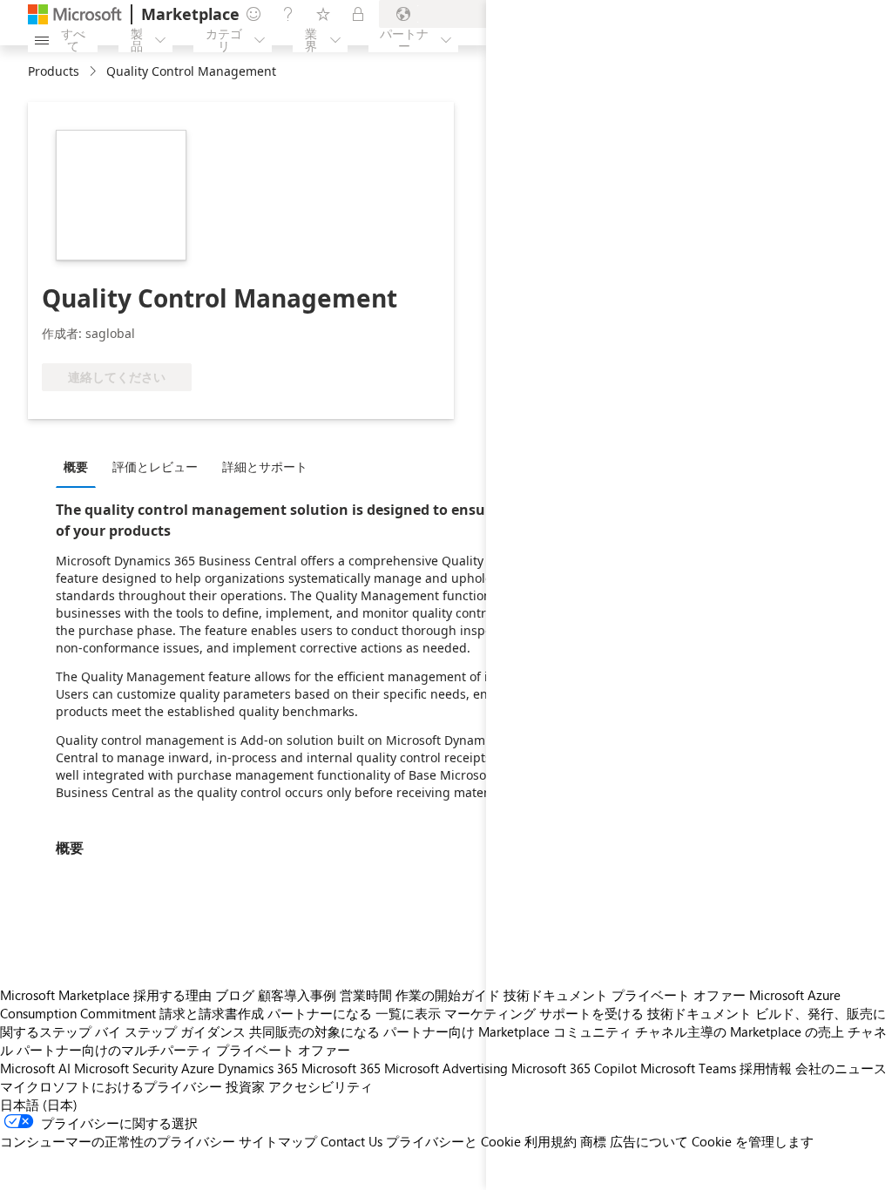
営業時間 (366, 995)
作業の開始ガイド (447, 995)
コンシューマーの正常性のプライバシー (117, 1141)
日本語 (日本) (39, 1104)
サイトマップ (278, 1141)
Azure (197, 1068)
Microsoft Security (126, 1068)
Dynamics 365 (258, 1068)
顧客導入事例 (297, 995)
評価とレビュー (155, 466)
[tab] (80, 466)
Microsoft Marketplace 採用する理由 (106, 995)
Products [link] (53, 71)
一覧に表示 (408, 1013)
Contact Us (351, 1141)
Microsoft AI (35, 1068)
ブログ (234, 995)
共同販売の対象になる (314, 1031)
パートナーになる (319, 1013)
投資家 (245, 1086)
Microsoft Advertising (446, 1068)
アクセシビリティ (320, 1086)
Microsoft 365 (341, 1068)
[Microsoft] (75, 14)
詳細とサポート (264, 466)
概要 (76, 466)
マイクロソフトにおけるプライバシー (111, 1086)
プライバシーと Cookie (453, 1141)
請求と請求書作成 (211, 1013)
